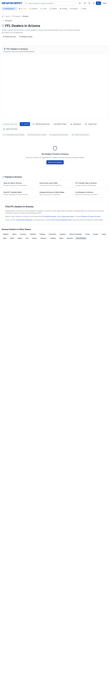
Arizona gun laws (67, 216)
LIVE (24, 9)
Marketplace (9, 9)
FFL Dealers (16, 16)
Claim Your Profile (11, 129)
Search (26, 124)
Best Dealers (77, 124)
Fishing (64, 9)
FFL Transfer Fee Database (22, 220)
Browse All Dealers (55, 162)
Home (8, 16)
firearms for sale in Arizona (91, 216)
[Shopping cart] (93, 3)
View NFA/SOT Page (60, 124)
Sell (98, 3)
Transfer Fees (92, 124)
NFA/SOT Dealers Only (43, 124)
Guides (54, 9)
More (84, 9)
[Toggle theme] (80, 3)
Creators (34, 9)
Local (45, 9)
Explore (75, 9)
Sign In (105, 3)
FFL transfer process (48, 216)
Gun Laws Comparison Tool (61, 220)
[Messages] (85, 3)
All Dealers (8, 21)
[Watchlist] (89, 3)
